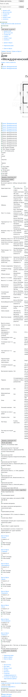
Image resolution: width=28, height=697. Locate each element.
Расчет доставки (6, 442)
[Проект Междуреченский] (9, 66)
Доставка (6, 666)
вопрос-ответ (7, 17)
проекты (6, 10)
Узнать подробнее (20, 490)
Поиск (21, 6)
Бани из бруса (8, 48)
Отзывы (6, 670)
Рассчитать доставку (8, 490)
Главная (3, 51)
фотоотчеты (7, 12)
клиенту (5, 15)
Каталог (9, 51)
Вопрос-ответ (8, 668)
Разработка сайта (6, 696)
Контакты (6, 671)
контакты (5, 19)
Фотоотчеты (7, 664)
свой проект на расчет (8, 29)
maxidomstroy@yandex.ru (8, 686)
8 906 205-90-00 (6, 23)
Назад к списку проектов (8, 62)
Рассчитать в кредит (7, 179)
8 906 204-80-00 (16, 23)
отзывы (6, 14)
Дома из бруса (8, 42)
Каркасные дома (8, 45)
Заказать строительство (9, 177)
